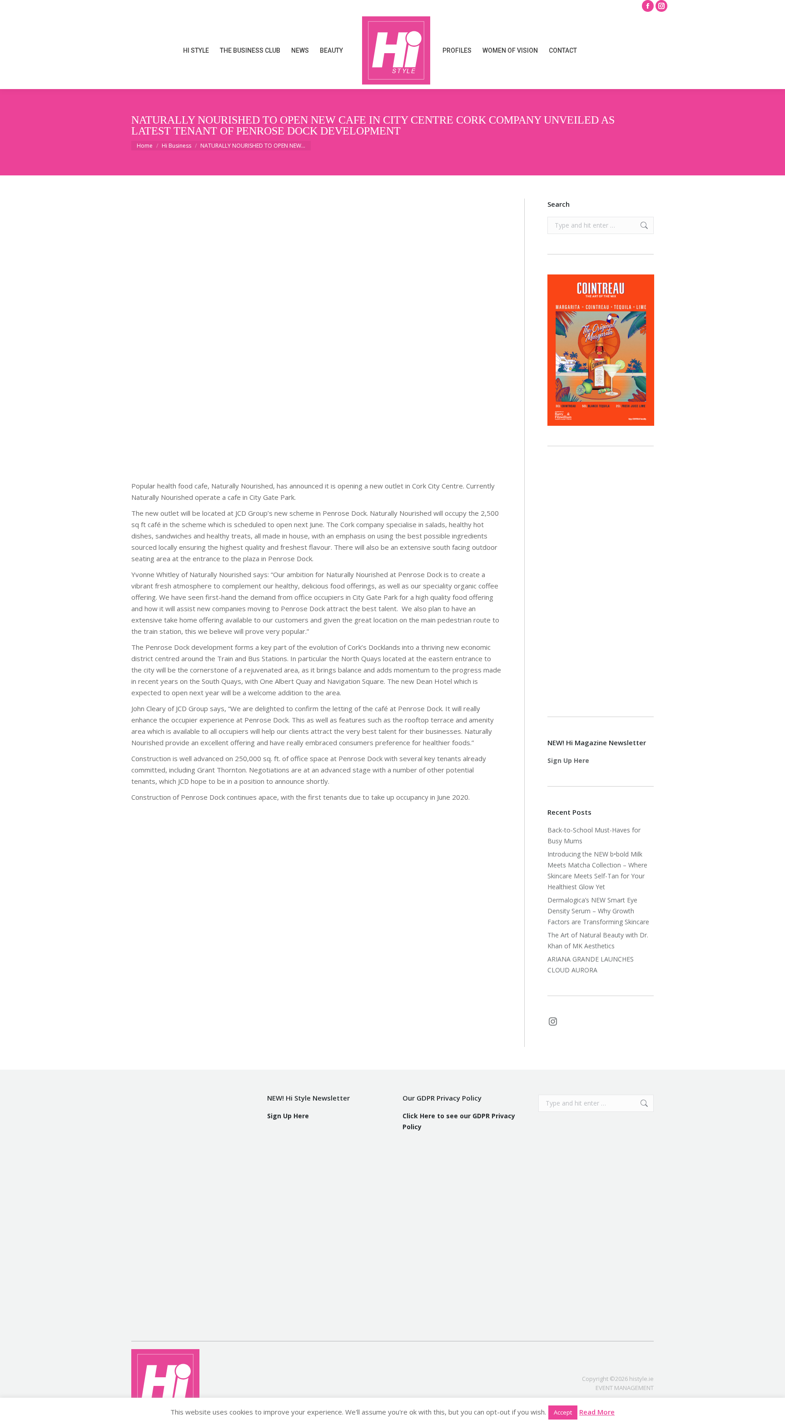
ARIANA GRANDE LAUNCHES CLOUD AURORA (590, 964)
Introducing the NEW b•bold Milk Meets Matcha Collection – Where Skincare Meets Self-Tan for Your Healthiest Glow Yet (597, 870)
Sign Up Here (568, 760)
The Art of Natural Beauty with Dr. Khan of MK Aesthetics (597, 940)
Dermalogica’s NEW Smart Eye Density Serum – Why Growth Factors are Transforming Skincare (599, 911)
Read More (597, 1411)
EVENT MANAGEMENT (625, 1388)
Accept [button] (563, 1412)
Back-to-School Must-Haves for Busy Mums (594, 835)
